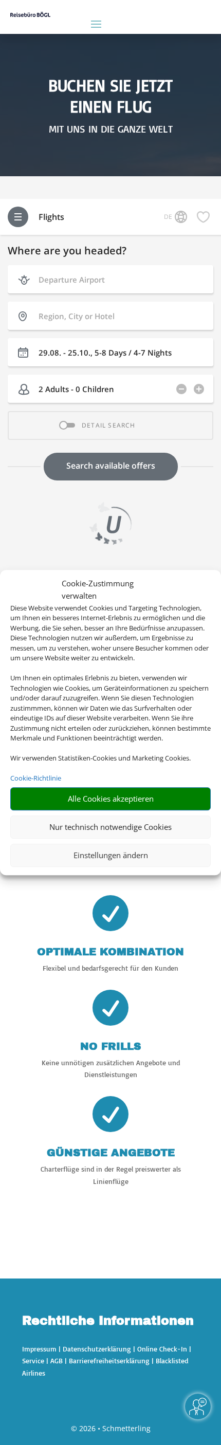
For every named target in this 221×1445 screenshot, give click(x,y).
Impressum (39, 1348)
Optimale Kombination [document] (110, 951)
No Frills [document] (110, 1046)
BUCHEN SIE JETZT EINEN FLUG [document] (110, 96)
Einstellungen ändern (110, 855)
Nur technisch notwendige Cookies (110, 827)
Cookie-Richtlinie (35, 778)
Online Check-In (162, 1348)
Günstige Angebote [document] (111, 1152)
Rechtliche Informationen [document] (108, 1321)
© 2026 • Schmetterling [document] (111, 1428)
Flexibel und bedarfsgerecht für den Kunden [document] (110, 968)
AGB (56, 1360)
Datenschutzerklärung (97, 1348)
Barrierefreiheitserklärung (109, 1360)
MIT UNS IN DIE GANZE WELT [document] (111, 129)
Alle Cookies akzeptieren (111, 798)
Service (33, 1360)
